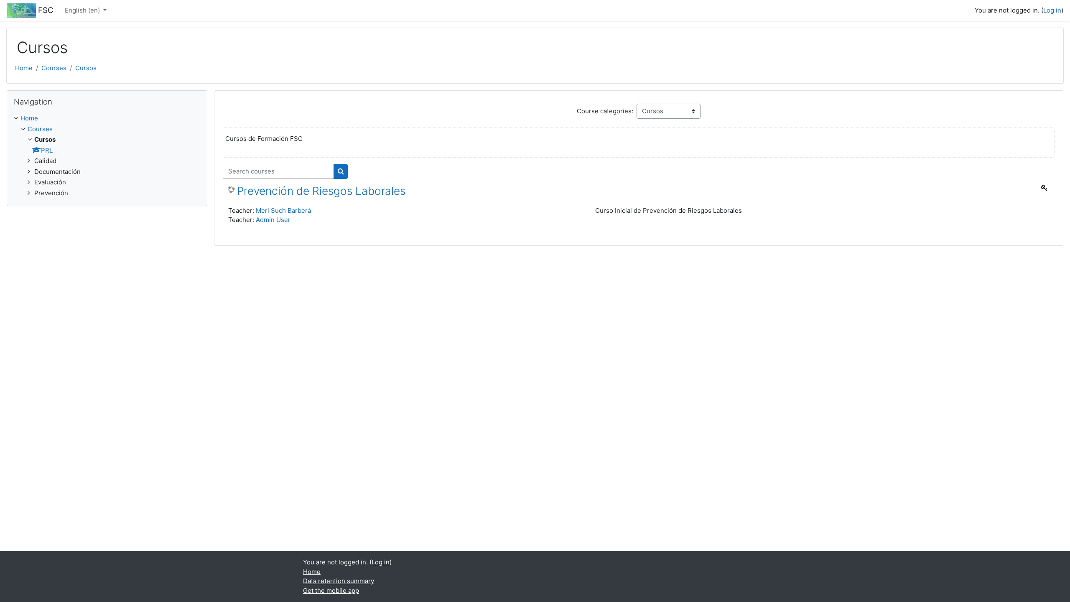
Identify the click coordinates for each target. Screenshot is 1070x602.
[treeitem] (107, 156)
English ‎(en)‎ (83, 10)
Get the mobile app (331, 590)
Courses (53, 68)
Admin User (273, 220)
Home (24, 68)
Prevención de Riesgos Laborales (321, 190)
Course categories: (605, 111)
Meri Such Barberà (283, 210)
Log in (1052, 10)
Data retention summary (338, 581)
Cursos (86, 68)
